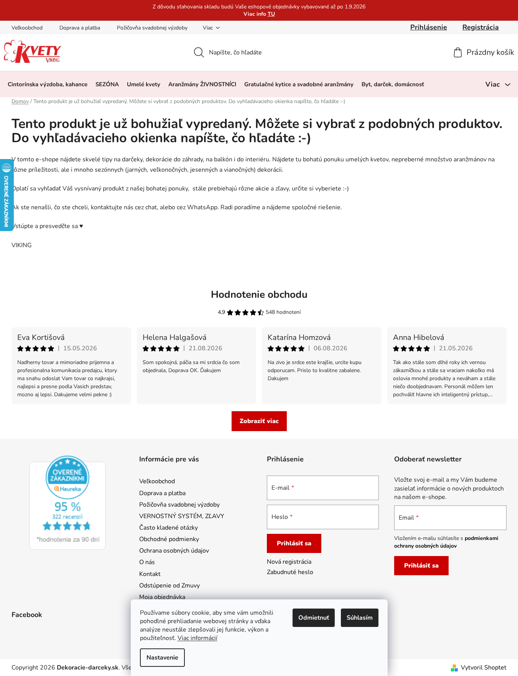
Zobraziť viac (259, 421)
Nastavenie (162, 657)
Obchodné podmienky (169, 539)
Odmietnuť (313, 618)
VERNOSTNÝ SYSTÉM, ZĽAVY (181, 516)
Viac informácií (197, 638)
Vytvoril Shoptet (483, 667)
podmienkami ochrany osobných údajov (446, 542)
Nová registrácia (289, 562)
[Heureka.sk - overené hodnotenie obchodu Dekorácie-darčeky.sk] (67, 503)
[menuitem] (47, 84)
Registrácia (480, 27)
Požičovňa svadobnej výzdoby (152, 27)
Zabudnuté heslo (290, 572)
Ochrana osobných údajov (174, 550)
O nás (147, 562)
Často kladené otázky (168, 527)
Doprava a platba (79, 27)
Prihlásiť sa (294, 543)
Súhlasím (360, 618)
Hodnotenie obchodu (259, 294)
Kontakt (150, 574)
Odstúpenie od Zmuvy (169, 585)
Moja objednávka (162, 597)
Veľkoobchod (27, 27)
